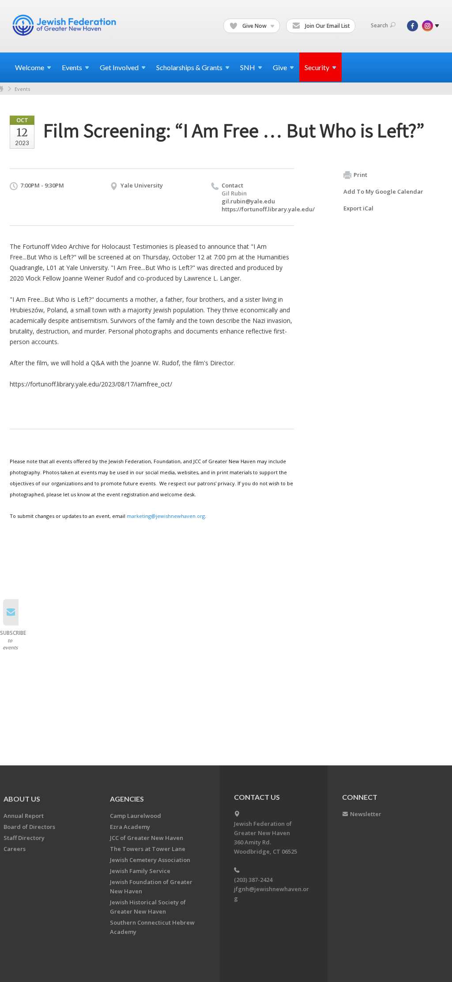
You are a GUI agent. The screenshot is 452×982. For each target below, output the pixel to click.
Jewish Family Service (140, 871)
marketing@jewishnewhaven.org (166, 516)
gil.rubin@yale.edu (248, 201)
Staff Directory (24, 838)
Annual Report (24, 816)
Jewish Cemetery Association (150, 860)
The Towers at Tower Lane (147, 849)
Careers (15, 849)
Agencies (127, 799)
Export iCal (358, 208)
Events (22, 89)
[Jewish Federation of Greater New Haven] (65, 25)
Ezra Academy (130, 827)
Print (360, 175)
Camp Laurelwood (135, 816)
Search (379, 25)
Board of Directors (29, 827)
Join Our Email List (327, 26)
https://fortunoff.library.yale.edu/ (268, 209)
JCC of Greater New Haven (146, 838)
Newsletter (365, 814)
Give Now (254, 26)
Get (119, 67)
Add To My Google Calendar (383, 191)
